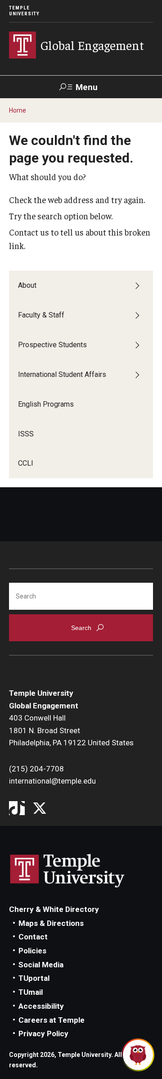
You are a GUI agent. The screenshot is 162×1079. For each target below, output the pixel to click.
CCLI (25, 463)
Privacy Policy (43, 1033)
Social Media (40, 964)
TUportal (34, 978)
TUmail (30, 992)
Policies (32, 950)
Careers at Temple (51, 1020)
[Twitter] (39, 809)
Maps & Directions (51, 923)
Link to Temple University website (67, 871)
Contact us (29, 232)
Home (17, 110)
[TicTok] (17, 809)
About (27, 285)
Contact (33, 936)
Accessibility (41, 1006)
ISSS (26, 434)
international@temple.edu (52, 780)
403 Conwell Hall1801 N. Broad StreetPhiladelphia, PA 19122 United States (71, 730)
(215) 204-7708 (36, 768)
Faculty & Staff (41, 315)
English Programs (46, 404)
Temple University (24, 11)
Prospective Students (52, 344)
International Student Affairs (62, 374)
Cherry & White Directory (54, 909)
